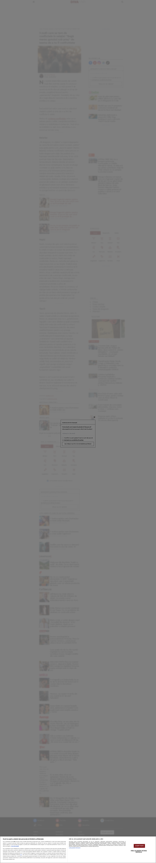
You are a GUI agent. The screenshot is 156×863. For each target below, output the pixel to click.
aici (21, 854)
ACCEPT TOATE (139, 845)
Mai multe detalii (15, 846)
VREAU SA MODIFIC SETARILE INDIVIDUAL (139, 851)
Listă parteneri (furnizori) (74, 847)
